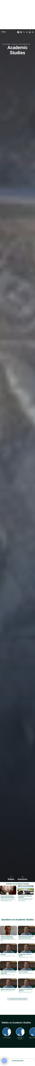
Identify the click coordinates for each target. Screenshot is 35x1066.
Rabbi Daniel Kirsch (5, 939)
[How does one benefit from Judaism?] (26, 986)
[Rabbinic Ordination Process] (8, 986)
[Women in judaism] (26, 968)
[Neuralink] (8, 951)
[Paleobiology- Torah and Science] (26, 952)
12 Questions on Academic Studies (18, 999)
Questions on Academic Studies (17, 919)
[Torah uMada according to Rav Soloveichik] (8, 969)
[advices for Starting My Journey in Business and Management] (8, 935)
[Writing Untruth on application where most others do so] (26, 934)
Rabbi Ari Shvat (22, 939)
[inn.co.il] (18, 32)
